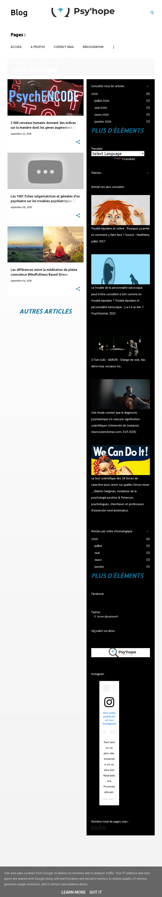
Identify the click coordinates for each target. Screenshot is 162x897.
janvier (99, 566)
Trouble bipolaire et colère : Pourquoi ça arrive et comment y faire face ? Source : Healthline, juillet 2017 (120, 235)
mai (97, 553)
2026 (94, 94)
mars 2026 (101, 114)
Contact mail (64, 47)
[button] (78, 142)
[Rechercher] (152, 12)
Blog (19, 12)
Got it (95, 892)
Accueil (16, 47)
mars (98, 560)
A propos (38, 47)
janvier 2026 (102, 121)
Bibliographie (93, 47)
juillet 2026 (101, 101)
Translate (128, 159)
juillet (98, 546)
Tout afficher (34, 70)
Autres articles (45, 311)
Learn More (73, 892)
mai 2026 (100, 108)
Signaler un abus (103, 631)
